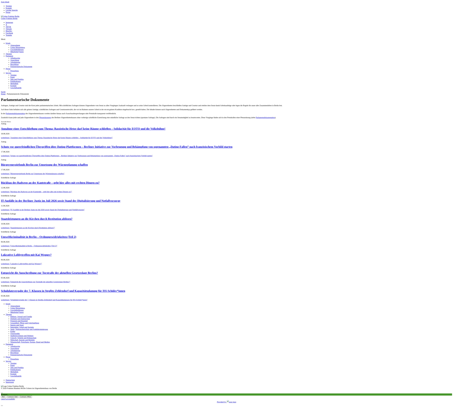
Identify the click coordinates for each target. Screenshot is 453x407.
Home (3, 94)
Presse (8, 12)
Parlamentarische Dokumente (21, 67)
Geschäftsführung (17, 50)
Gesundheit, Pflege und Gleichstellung (24, 323)
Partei (12, 77)
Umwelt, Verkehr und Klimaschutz (23, 338)
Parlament (9, 56)
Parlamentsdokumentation (15, 114)
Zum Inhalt (5, 2)
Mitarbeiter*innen (17, 52)
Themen (9, 54)
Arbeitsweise (15, 58)
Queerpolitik (15, 334)
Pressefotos (14, 71)
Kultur (12, 331)
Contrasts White (25, 397)
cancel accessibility (8, 399)
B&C (3, 397)
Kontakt (9, 8)
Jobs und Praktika (17, 79)
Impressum (10, 382)
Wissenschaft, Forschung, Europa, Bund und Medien (30, 342)
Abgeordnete (15, 45)
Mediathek (14, 84)
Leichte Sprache (12, 10)
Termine (9, 6)
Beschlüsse (14, 64)
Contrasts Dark (12, 397)
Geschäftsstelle (15, 88)
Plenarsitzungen (45, 118)
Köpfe (8, 43)
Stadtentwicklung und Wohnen (21, 336)
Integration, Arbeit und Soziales (22, 327)
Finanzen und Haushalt (19, 321)
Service (8, 73)
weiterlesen (57, 138)
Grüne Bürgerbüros (17, 47)
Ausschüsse (14, 60)
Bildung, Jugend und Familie (21, 317)
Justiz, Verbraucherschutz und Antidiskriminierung (29, 329)
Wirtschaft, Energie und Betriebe (22, 340)
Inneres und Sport (17, 325)
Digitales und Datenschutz (20, 319)
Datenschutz (10, 380)
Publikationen (15, 81)
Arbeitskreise (15, 62)
